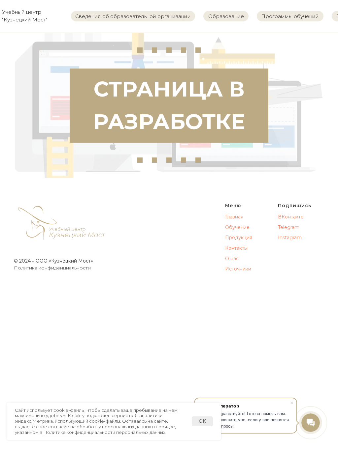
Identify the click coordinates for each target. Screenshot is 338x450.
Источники (238, 269)
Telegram (288, 227)
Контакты (236, 248)
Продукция (238, 237)
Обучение (237, 227)
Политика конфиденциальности (52, 268)
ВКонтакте (291, 217)
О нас (232, 259)
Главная (234, 217)
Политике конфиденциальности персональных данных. (104, 432)
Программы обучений (290, 16)
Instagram (290, 237)
